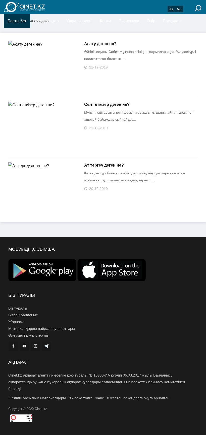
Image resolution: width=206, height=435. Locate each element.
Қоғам (105, 21)
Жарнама (16, 322)
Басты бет (17, 21)
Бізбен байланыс (23, 315)
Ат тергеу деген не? (104, 165)
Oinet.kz (41, 409)
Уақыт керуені (79, 21)
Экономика (129, 21)
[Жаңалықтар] (35, 7)
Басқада (170, 21)
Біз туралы (17, 308)
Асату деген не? (100, 44)
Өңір (151, 21)
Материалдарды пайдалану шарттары (41, 328)
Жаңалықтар (47, 21)
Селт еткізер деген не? (107, 104)
